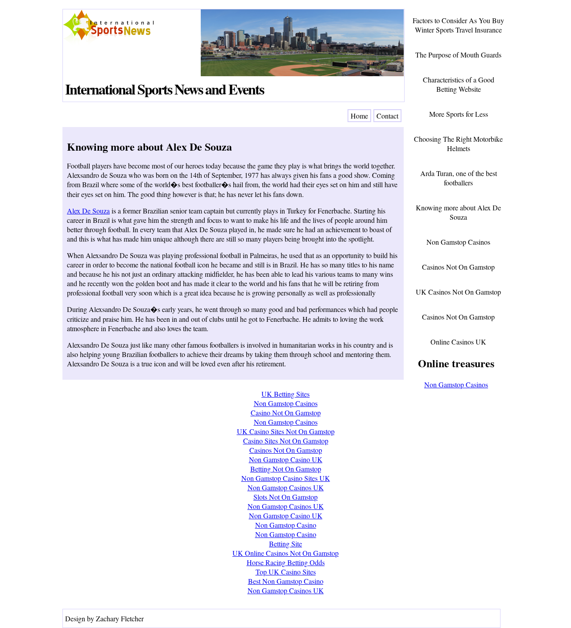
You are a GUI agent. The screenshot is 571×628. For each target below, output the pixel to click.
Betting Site (285, 543)
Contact (387, 115)
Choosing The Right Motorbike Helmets (458, 143)
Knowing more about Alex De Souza (149, 146)
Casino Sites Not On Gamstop (285, 440)
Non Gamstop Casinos (458, 241)
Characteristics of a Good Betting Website (458, 84)
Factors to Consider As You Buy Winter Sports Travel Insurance (458, 25)
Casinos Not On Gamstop (458, 266)
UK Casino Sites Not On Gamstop (286, 431)
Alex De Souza (88, 210)
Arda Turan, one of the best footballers (458, 177)
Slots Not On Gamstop (285, 496)
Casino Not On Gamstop (286, 412)
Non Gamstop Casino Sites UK (285, 478)
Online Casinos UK (458, 341)
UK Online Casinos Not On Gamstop (285, 553)
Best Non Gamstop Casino (285, 581)
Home (359, 115)
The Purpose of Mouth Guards (458, 54)
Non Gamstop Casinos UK (286, 487)
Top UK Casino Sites (286, 571)
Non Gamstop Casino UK (286, 459)
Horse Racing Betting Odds (286, 562)
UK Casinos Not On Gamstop (458, 291)
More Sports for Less (458, 114)
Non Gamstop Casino (285, 524)
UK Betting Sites (285, 393)
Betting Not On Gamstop (285, 468)
